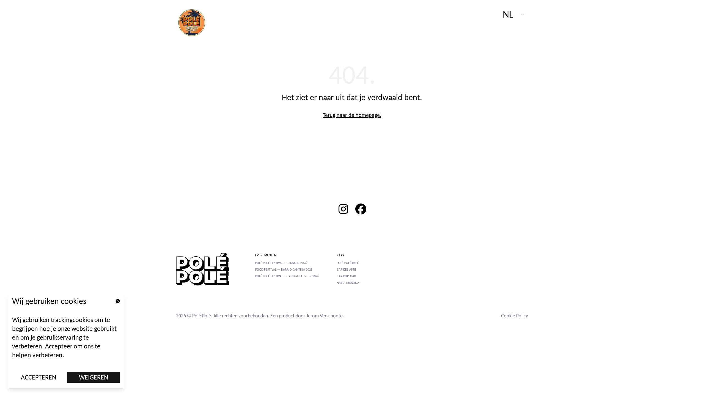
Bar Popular (346, 276)
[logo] (194, 22)
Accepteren (38, 377)
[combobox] (513, 14)
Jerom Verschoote (324, 316)
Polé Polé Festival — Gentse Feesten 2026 (287, 276)
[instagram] (343, 209)
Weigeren (93, 377)
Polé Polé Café (348, 263)
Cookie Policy (514, 316)
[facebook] (361, 209)
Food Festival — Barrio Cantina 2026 (283, 269)
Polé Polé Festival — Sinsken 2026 (281, 263)
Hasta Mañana (348, 283)
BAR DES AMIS (346, 269)
